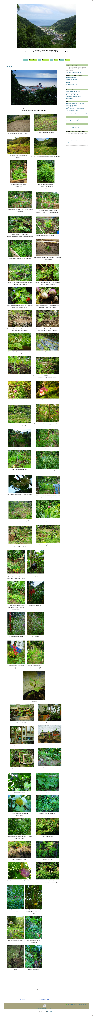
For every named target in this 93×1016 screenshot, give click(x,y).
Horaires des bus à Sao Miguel (73, 119)
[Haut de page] (92, 1)
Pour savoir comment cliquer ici (73, 72)
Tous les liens (69, 98)
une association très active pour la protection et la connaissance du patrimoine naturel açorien (76, 108)
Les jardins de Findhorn (71, 139)
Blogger (50, 1011)
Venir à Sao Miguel (71, 77)
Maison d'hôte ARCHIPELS (73, 91)
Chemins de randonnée (72, 93)
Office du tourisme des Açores (73, 96)
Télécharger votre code (44, 999)
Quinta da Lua (10, 66)
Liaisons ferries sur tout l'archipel (73, 120)
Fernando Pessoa (70, 137)
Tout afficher (22, 999)
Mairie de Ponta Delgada (72, 95)
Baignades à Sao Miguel (72, 84)
